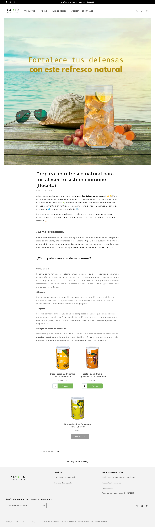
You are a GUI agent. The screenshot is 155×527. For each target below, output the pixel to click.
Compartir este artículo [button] (49, 451)
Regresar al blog (79, 461)
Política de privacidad (85, 522)
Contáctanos (107, 489)
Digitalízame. (36, 522)
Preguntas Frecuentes (111, 483)
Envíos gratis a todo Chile (65, 477)
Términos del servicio (51, 522)
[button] (30, 11)
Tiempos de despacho (63, 483)
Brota (13, 522)
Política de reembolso (68, 522)
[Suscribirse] (43, 505)
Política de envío (101, 522)
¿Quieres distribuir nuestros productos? (119, 477)
